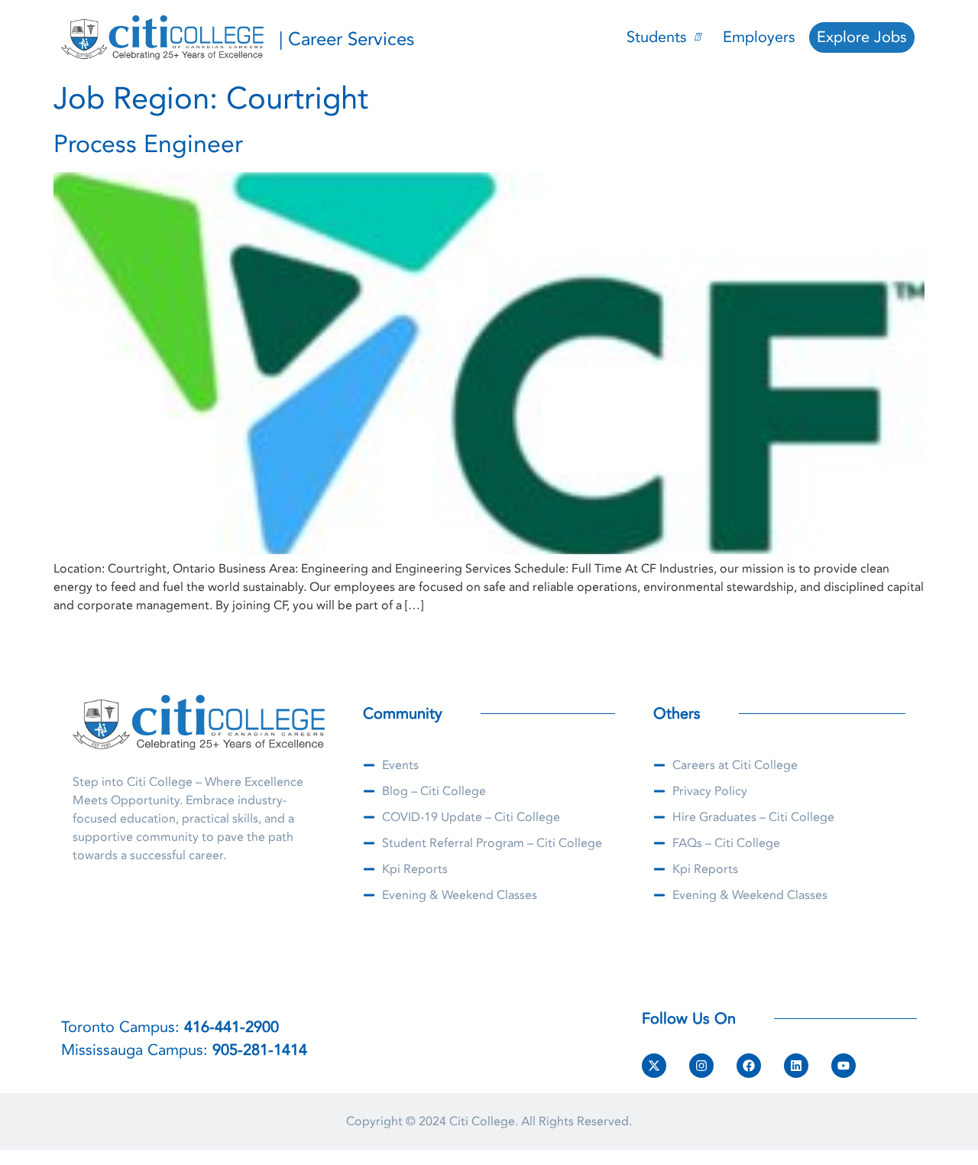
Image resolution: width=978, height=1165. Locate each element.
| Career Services (346, 39)
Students (657, 37)
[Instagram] (701, 1065)
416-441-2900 (231, 1027)
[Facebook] (749, 1065)
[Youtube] (843, 1065)
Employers (759, 37)
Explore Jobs (862, 37)
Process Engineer (148, 144)
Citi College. (483, 1121)
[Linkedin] (796, 1065)
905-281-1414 (259, 1050)
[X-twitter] (654, 1065)
